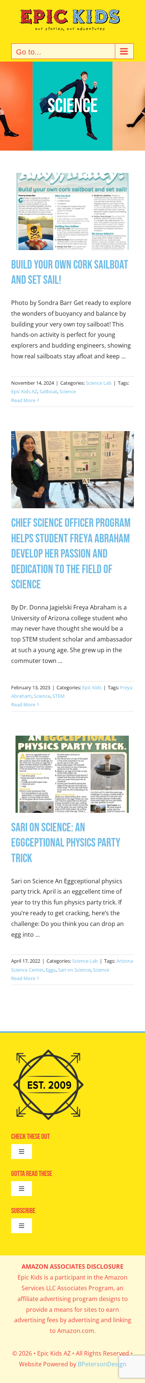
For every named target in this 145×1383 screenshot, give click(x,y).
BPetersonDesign (102, 1364)
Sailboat (48, 391)
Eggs (51, 969)
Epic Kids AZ (24, 391)
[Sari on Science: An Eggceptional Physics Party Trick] (72, 774)
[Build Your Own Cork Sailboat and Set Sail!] (72, 211)
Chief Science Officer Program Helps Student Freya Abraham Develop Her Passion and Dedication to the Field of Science (70, 554)
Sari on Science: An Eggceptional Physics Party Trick (65, 843)
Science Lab (99, 383)
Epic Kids (92, 687)
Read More (23, 400)
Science (67, 391)
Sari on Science (74, 969)
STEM (58, 696)
